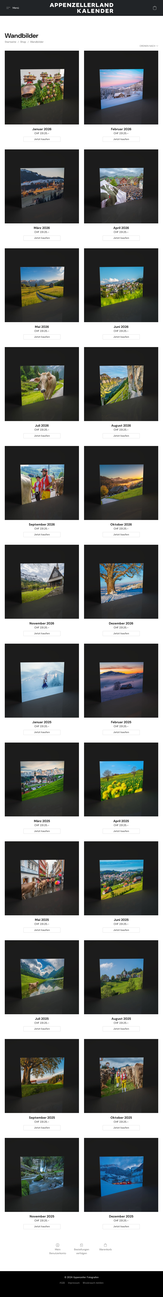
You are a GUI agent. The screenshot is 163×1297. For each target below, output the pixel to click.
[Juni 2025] (121, 878)
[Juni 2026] (121, 285)
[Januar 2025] (42, 681)
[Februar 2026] (121, 88)
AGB (62, 1283)
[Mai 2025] (42, 878)
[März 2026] (42, 186)
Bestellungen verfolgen (81, 1251)
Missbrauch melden (93, 1283)
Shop (23, 42)
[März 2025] (42, 780)
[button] (81, 8)
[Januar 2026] (42, 88)
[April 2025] (121, 780)
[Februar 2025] (121, 681)
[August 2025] (121, 977)
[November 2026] (42, 582)
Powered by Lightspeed (81, 1288)
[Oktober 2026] (121, 483)
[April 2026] (121, 186)
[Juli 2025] (42, 977)
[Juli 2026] (42, 384)
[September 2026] (42, 483)
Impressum (74, 1283)
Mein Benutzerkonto (57, 1251)
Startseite (10, 42)
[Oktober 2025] (121, 1076)
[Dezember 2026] (121, 582)
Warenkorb (105, 1249)
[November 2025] (42, 1175)
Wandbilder (37, 42)
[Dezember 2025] (121, 1175)
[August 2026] (121, 384)
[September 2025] (42, 1076)
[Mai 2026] (42, 285)
